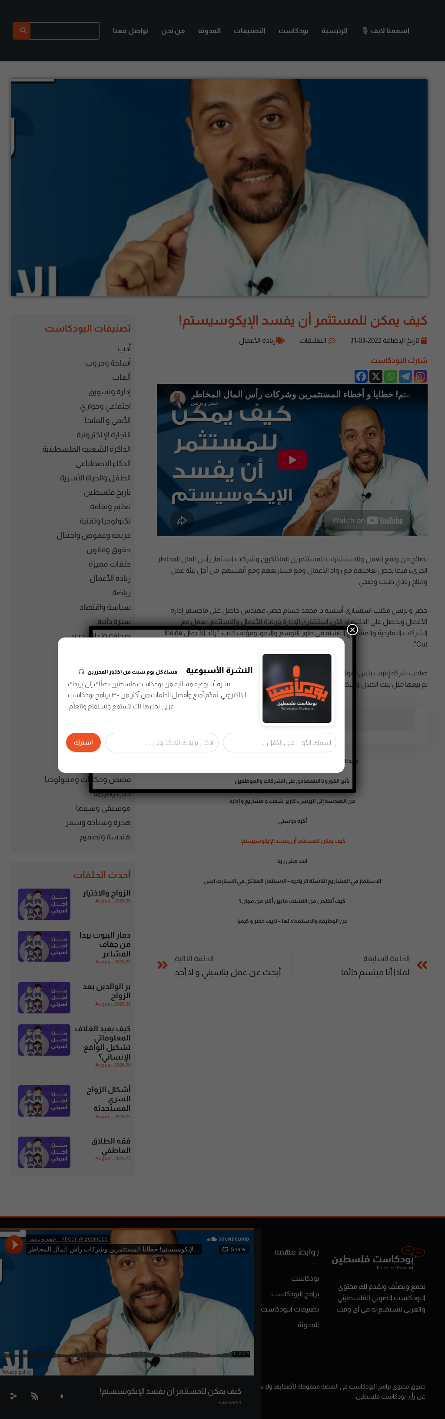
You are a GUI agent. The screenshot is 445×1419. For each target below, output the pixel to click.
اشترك (83, 742)
